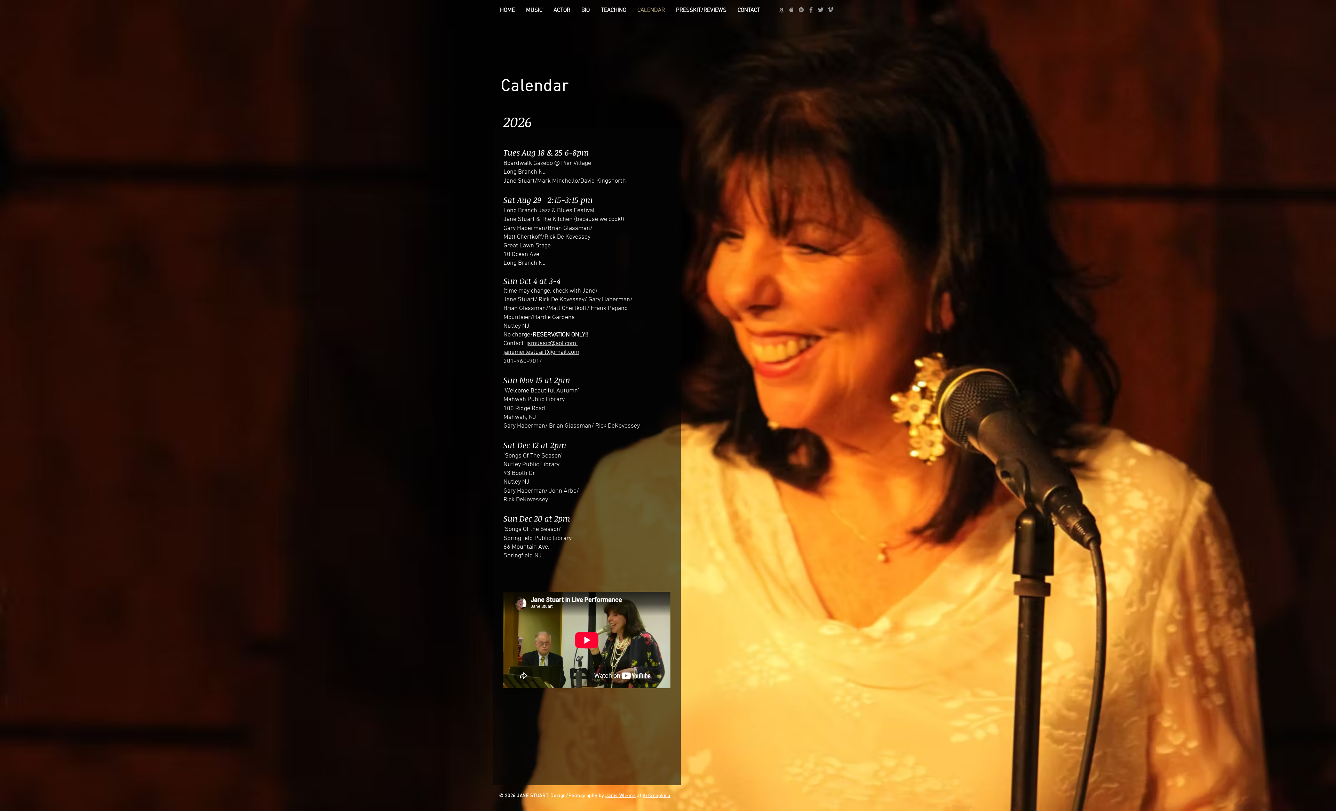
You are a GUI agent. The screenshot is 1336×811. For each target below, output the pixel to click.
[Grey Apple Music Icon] (791, 10)
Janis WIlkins (620, 796)
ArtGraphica (656, 796)
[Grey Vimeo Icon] (830, 10)
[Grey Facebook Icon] (811, 10)
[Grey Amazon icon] (782, 10)
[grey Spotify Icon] (801, 10)
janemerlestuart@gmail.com (541, 352)
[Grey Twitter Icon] (821, 10)
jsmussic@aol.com (552, 343)
